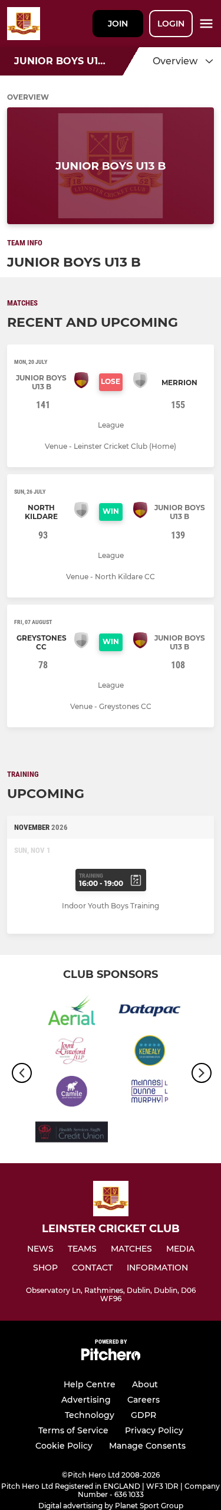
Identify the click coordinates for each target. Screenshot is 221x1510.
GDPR (143, 1415)
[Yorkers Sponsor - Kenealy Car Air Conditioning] (150, 1052)
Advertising (86, 1399)
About (145, 1384)
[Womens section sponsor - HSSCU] (71, 1134)
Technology (89, 1415)
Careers (143, 1399)
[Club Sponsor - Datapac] (150, 1011)
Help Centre (90, 1384)
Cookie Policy (64, 1445)
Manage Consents (147, 1445)
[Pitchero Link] (110, 1357)
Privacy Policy (154, 1430)
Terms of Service (73, 1430)
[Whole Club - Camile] (71, 1093)
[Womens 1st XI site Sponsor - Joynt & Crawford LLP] (71, 1052)
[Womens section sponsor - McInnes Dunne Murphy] (150, 1093)
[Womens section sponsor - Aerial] (71, 1011)
